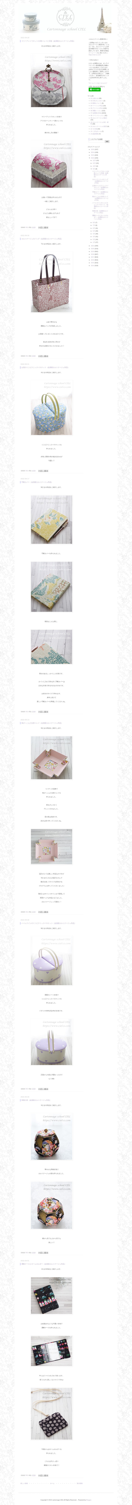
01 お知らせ (94, 98)
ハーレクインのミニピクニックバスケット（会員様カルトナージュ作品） (48, 923)
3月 (94, 236)
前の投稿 (80, 1483)
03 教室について (96, 103)
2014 (93, 265)
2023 (93, 155)
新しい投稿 (24, 1483)
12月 (94, 160)
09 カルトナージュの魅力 (99, 118)
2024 (93, 152)
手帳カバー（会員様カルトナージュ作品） (37, 482)
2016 (93, 260)
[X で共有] (43, 228)
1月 (94, 242)
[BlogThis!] (41, 228)
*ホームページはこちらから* (98, 83)
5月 (94, 231)
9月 (94, 169)
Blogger (88, 1500)
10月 (94, 166)
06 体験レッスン (96, 110)
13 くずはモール (96, 131)
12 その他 (94, 129)
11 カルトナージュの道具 (99, 126)
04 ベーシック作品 (97, 105)
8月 (94, 222)
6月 (94, 228)
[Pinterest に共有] (47, 228)
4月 (94, 234)
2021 (93, 246)
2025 (93, 149)
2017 (93, 257)
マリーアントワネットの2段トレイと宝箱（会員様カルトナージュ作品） (48, 41)
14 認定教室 (94, 134)
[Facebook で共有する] (45, 228)
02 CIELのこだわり (97, 101)
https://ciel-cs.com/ (95, 55)
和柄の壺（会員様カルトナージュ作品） (36, 1100)
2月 (94, 239)
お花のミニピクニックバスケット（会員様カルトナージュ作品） (45, 367)
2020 (93, 248)
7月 (94, 225)
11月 (94, 163)
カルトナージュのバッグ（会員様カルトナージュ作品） (42, 239)
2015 (93, 263)
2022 (93, 158)
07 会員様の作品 (96, 113)
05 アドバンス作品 (97, 108)
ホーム (52, 1483)
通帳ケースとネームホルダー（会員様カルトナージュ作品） (43, 1264)
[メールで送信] (39, 228)
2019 (93, 251)
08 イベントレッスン (97, 115)
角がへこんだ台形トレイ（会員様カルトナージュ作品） (42, 723)
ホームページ (93, 53)
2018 (93, 254)
